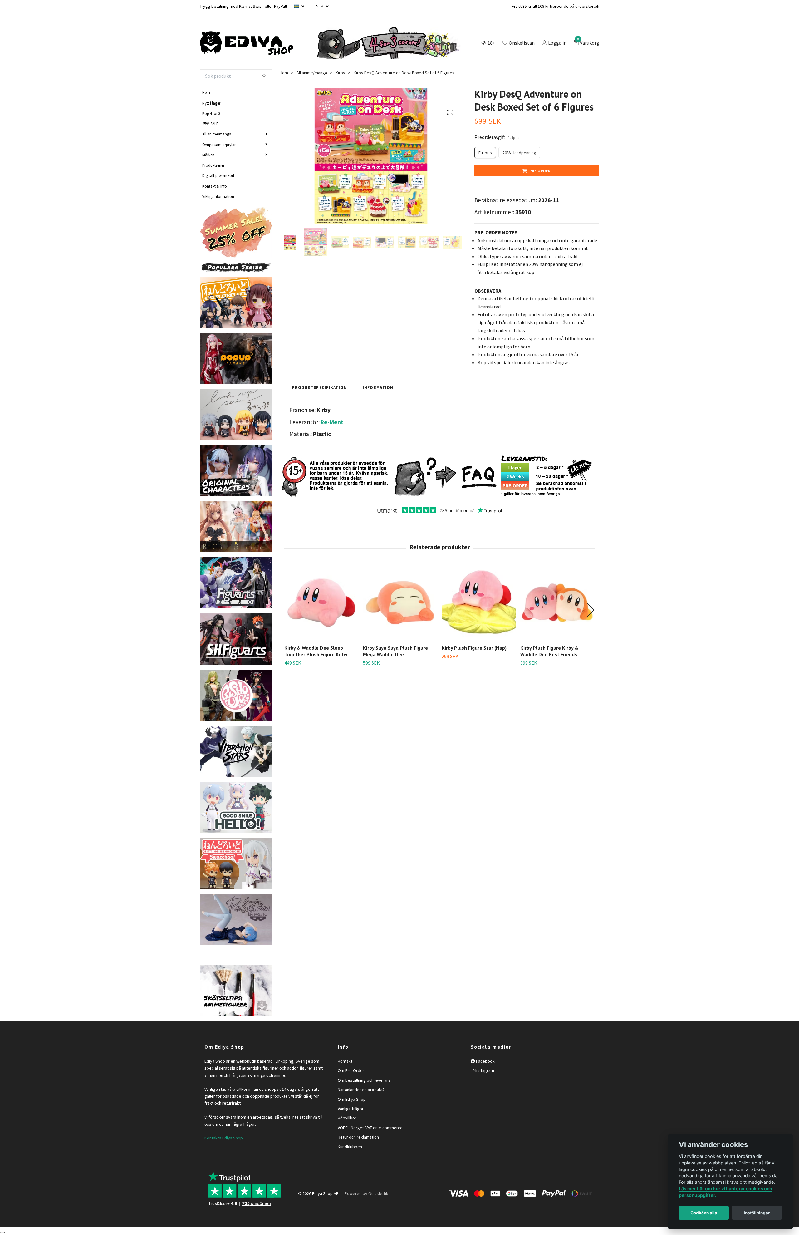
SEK (320, 6)
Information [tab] (378, 387)
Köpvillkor (347, 1118)
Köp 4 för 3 (211, 113)
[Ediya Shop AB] (246, 43)
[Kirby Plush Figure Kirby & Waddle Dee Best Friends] (557, 603)
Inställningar (757, 1212)
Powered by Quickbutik (366, 1193)
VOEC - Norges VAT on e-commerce (370, 1127)
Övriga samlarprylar (219, 144)
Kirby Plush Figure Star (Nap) (474, 648)
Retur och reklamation (358, 1137)
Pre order (540, 170)
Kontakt (345, 1061)
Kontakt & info (214, 186)
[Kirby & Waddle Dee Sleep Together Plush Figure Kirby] (321, 603)
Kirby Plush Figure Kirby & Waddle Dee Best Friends (549, 651)
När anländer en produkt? (361, 1089)
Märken (208, 154)
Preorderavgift (496, 137)
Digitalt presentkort (218, 175)
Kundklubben (350, 1146)
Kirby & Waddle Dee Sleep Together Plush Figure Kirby (315, 651)
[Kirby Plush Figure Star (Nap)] (479, 603)
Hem (206, 92)
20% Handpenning (519, 152)
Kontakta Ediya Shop (223, 1138)
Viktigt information (218, 196)
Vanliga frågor (351, 1108)
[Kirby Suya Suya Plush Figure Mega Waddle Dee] (400, 603)
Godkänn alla (703, 1212)
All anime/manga (216, 133)
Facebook (485, 1061)
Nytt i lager (211, 103)
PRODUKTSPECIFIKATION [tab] (319, 387)
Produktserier (213, 165)
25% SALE (210, 123)
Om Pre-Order (351, 1070)
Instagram (484, 1070)
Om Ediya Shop (352, 1099)
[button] (590, 610)
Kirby (340, 73)
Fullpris (485, 152)
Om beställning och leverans (364, 1080)
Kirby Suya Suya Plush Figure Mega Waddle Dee (395, 651)
